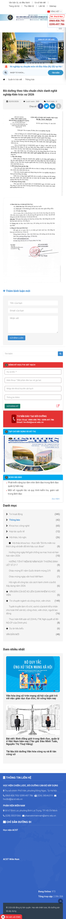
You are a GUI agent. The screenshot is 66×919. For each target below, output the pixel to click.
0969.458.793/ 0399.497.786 (19, 795)
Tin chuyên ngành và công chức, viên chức (30, 601)
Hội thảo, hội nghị (17, 537)
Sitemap (52, 6)
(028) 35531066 (13, 815)
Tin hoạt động (16, 514)
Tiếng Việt (55, 11)
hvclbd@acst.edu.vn (13, 799)
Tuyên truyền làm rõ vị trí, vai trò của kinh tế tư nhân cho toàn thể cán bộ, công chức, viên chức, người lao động (32, 610)
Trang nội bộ (14, 6)
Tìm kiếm (55, 73)
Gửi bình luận (16, 338)
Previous (4, 49)
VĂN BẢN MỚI (12, 634)
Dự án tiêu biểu (16, 628)
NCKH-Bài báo (15, 477)
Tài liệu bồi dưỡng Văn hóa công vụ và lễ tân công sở (31, 753)
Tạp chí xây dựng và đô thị (22, 431)
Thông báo (14, 520)
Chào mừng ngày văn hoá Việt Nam (26, 576)
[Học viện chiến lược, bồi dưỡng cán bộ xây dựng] (33, 17)
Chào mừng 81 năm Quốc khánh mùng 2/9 (29, 570)
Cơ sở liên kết (40, 2)
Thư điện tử (29, 6)
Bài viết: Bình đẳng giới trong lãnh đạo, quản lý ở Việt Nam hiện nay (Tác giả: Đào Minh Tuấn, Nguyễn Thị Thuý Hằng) (32, 741)
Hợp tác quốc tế (16, 531)
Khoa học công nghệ (19, 526)
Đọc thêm (52, 59)
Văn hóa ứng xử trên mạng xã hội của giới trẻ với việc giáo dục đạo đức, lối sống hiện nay (32, 697)
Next (61, 49)
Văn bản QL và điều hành (19, 2)
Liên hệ (42, 6)
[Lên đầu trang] (60, 901)
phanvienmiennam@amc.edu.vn (40, 815)
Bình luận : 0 (52, 101)
